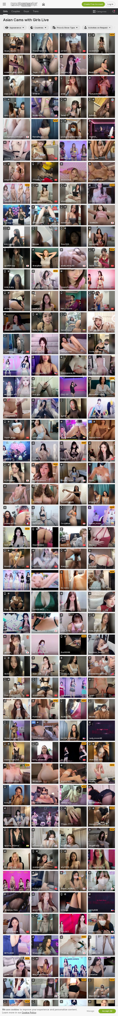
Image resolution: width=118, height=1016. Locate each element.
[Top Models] (43, 4)
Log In (110, 4)
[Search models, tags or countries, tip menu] (113, 11)
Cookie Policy (29, 1012)
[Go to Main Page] (24, 4)
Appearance (15, 28)
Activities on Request (98, 28)
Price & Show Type (66, 28)
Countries (39, 28)
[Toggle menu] (4, 4)
